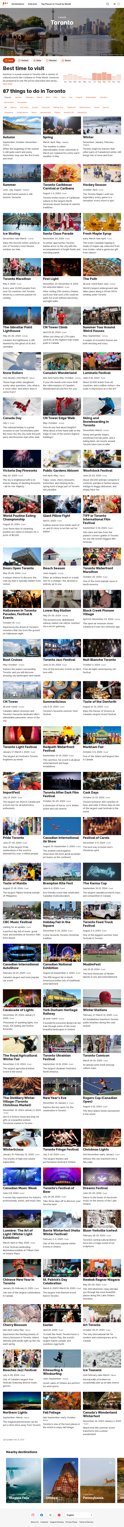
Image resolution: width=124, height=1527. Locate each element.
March (40, 97)
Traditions (71, 107)
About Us (35, 1522)
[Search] (107, 4)
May (55, 97)
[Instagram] (33, 1515)
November (9, 102)
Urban (96, 107)
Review (53, 60)
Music (34, 112)
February (30, 97)
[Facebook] (42, 1515)
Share (68, 60)
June (63, 97)
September (91, 97)
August (79, 97)
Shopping (8, 112)
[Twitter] (50, 1515)
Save (10, 60)
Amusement (45, 112)
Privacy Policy (71, 1522)
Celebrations (22, 112)
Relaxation (82, 112)
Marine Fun (58, 107)
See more (7, 84)
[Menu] (116, 4)
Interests (32, 4)
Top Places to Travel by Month (56, 4)
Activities (24, 107)
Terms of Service (86, 1522)
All (5, 107)
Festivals (46, 107)
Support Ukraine (57, 1522)
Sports (106, 107)
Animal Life (69, 112)
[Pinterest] (59, 1515)
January (18, 97)
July (71, 97)
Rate (38, 60)
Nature (13, 107)
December (22, 102)
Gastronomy (84, 107)
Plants (57, 112)
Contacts (44, 1522)
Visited (24, 60)
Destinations (18, 4)
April (48, 97)
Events (35, 107)
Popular (7, 97)
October (103, 97)
